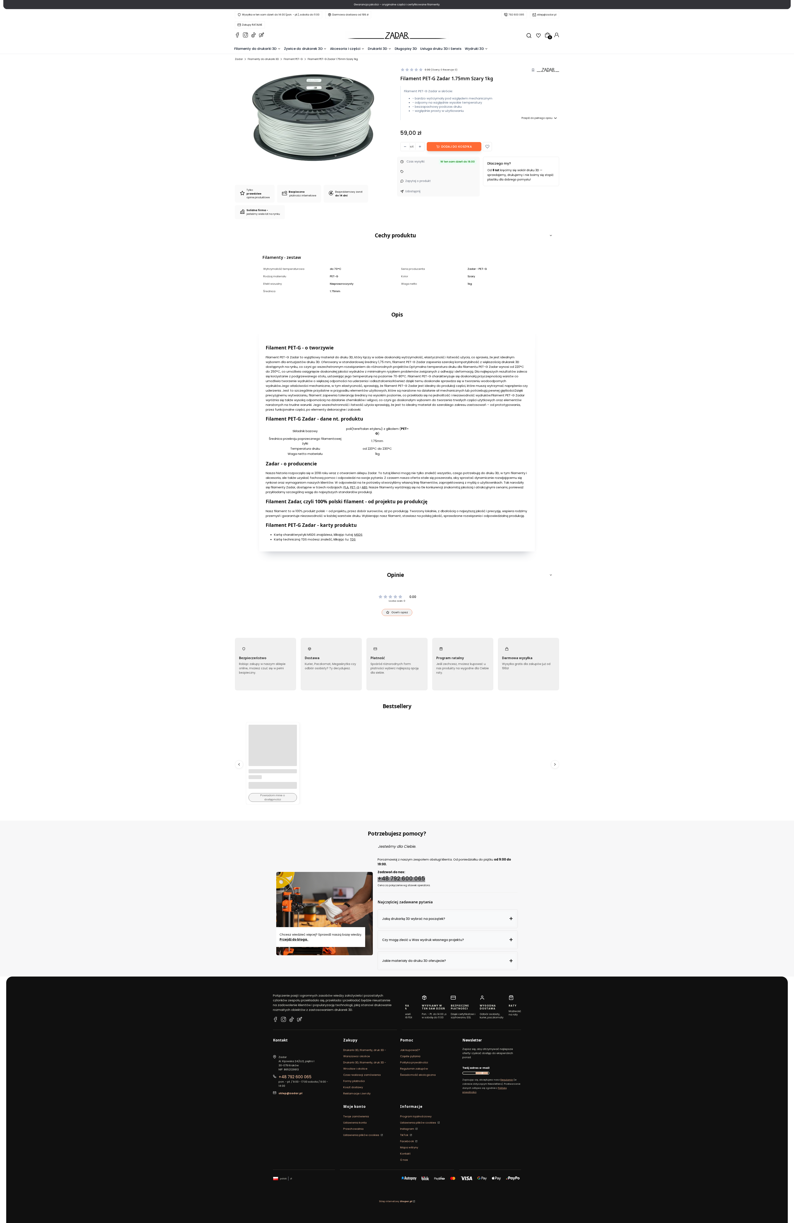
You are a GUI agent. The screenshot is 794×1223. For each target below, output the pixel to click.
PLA (346, 487)
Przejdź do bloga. (294, 939)
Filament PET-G (293, 59)
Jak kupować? (410, 1050)
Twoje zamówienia (356, 1116)
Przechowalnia (353, 1129)
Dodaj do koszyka (456, 147)
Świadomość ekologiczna (418, 1075)
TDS (353, 539)
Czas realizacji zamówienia (362, 1075)
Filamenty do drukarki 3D (263, 59)
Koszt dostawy (353, 1087)
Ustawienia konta (355, 1123)
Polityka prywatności (414, 1062)
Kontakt (405, 1154)
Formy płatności (354, 1081)
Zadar (239, 59)
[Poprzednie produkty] (239, 764)
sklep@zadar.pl (546, 14)
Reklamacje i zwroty (357, 1093)
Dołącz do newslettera (482, 1073)
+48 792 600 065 (401, 878)
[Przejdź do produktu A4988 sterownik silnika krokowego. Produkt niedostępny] (273, 749)
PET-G (354, 487)
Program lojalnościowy (416, 1116)
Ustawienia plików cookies (361, 1135)
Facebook (407, 1141)
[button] (487, 146)
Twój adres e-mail (475, 1068)
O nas (404, 1160)
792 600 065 (516, 14)
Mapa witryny (409, 1147)
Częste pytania (410, 1056)
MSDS (358, 534)
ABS (364, 487)
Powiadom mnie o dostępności (272, 798)
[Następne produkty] (555, 764)
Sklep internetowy (395, 1201)
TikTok (404, 1135)
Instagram (407, 1129)
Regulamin (506, 1079)
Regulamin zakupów (414, 1069)
